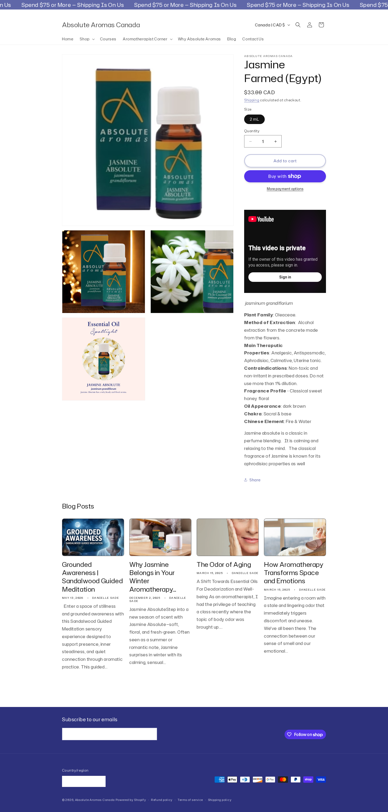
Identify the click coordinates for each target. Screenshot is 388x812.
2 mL (254, 119)
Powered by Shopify (131, 800)
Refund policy (162, 800)
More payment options (285, 189)
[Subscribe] (151, 734)
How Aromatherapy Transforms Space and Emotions (294, 573)
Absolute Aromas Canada (95, 800)
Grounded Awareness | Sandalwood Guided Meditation (92, 577)
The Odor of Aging (224, 565)
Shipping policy (220, 800)
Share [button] (255, 479)
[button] (87, 39)
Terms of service (190, 800)
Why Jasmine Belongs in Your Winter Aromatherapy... (152, 577)
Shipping (251, 100)
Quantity (251, 131)
